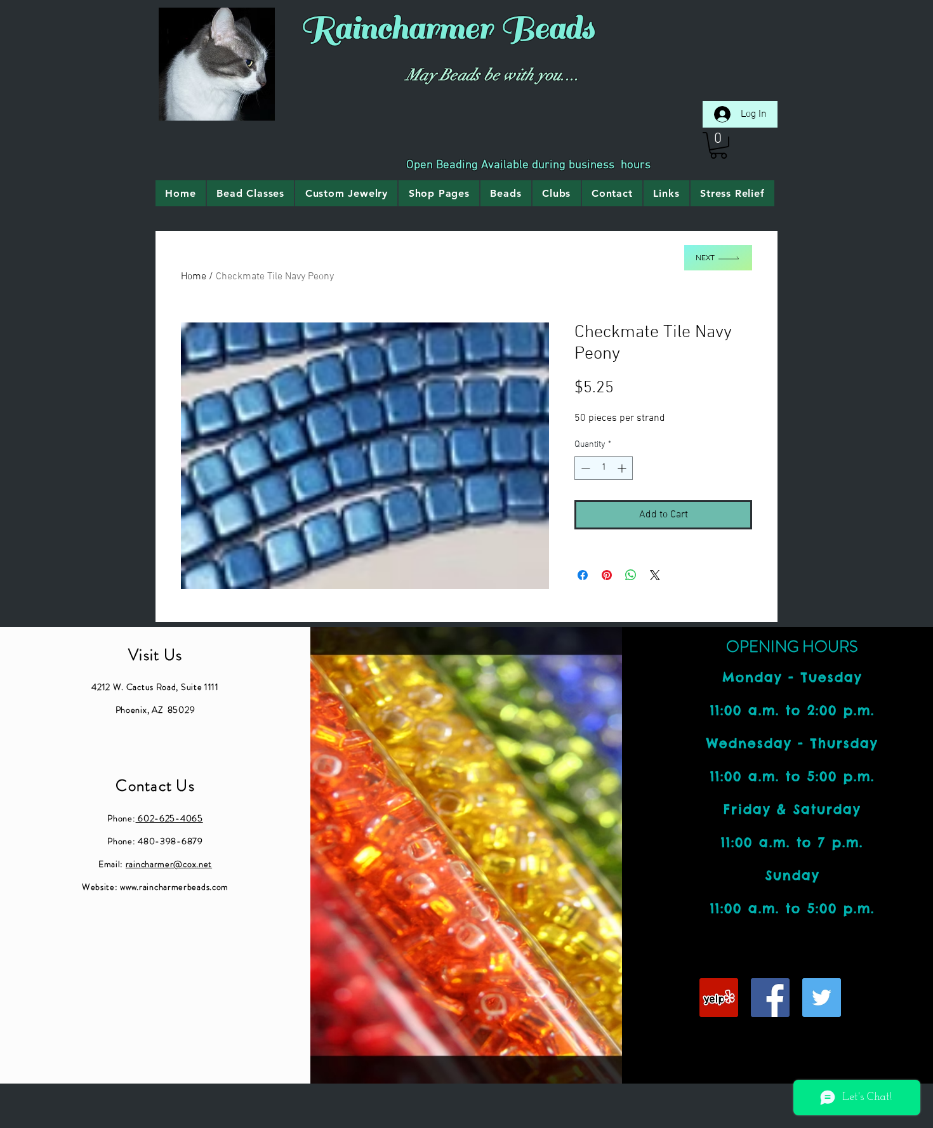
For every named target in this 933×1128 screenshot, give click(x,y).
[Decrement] (584, 468)
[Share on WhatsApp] (631, 575)
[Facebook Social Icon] (770, 997)
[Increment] (623, 468)
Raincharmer (396, 28)
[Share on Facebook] (582, 575)
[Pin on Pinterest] (606, 575)
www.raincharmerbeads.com (174, 886)
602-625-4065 (169, 818)
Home (193, 276)
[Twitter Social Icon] (821, 997)
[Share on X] (655, 575)
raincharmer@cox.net (169, 864)
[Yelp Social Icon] (718, 997)
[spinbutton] (603, 468)
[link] (718, 145)
